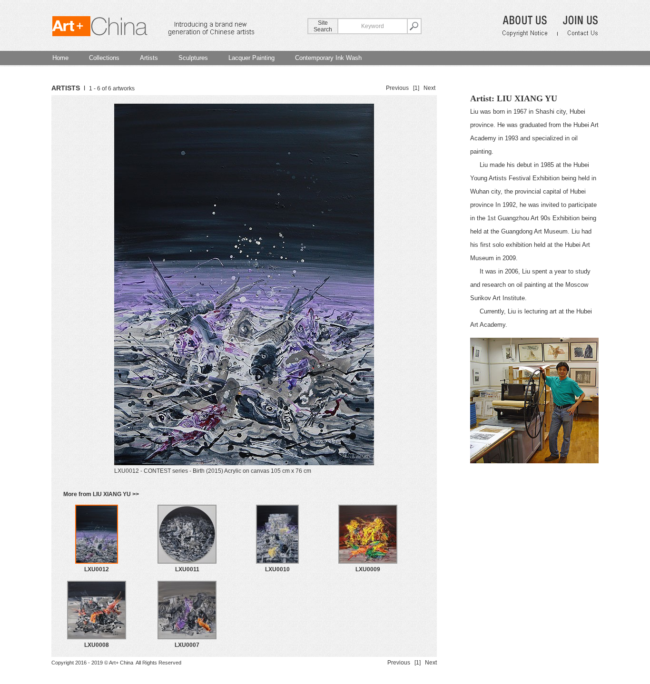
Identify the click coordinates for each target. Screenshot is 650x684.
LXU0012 (96, 569)
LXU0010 (277, 569)
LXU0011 (187, 569)
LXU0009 (367, 569)
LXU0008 (96, 645)
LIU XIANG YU (527, 98)
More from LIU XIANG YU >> (101, 494)
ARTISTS (65, 88)
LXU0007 (187, 645)
